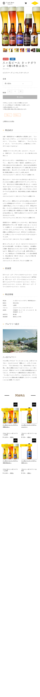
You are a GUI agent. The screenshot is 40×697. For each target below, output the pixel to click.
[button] (12, 115)
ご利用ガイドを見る (8, 121)
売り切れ (20, 97)
